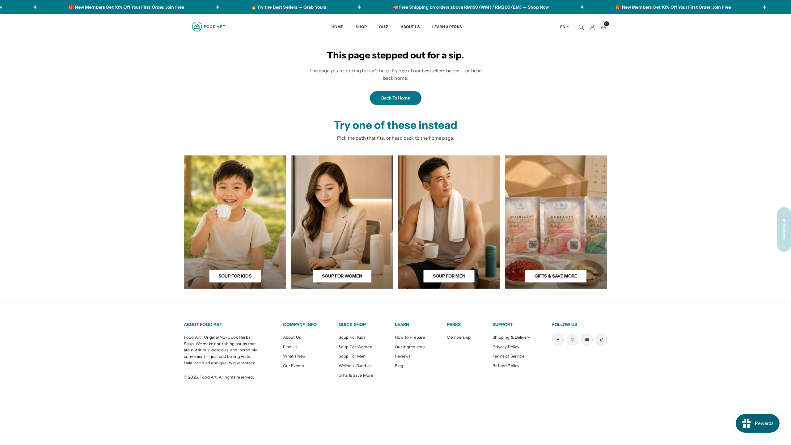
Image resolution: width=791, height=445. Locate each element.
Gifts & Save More (356, 375)
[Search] (581, 26)
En (562, 26)
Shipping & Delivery (511, 337)
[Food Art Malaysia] (208, 26)
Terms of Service (508, 356)
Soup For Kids (352, 337)
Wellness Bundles (355, 365)
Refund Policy (506, 365)
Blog (399, 365)
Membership (459, 337)
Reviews (402, 356)
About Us (410, 26)
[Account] (592, 26)
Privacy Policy (506, 346)
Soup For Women (355, 346)
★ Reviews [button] (784, 229)
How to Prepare (410, 337)
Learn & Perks (447, 26)
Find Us (290, 346)
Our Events (293, 365)
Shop (361, 26)
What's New (294, 356)
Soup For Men (352, 356)
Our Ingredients (410, 346)
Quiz (383, 26)
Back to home (395, 98)
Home (338, 26)
